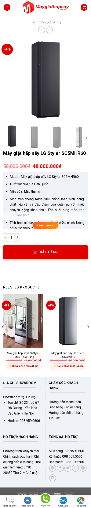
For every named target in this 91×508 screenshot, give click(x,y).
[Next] (81, 79)
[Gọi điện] (45, 499)
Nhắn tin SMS (10, 506)
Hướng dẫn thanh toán (65, 402)
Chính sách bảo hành (18, 456)
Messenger (28, 506)
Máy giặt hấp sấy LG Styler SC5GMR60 (67, 354)
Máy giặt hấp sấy (51, 22)
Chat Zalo (63, 506)
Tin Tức (54, 418)
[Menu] (7, 7)
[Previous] (10, 79)
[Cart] (84, 7)
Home (33, 22)
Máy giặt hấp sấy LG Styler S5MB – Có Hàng (23, 354)
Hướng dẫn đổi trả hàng (66, 413)
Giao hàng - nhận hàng (65, 407)
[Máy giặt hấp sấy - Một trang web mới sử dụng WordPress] (45, 7)
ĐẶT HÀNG (49, 252)
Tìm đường (81, 506)
